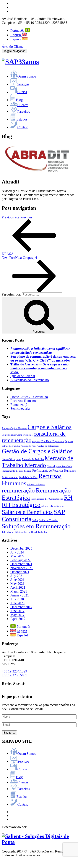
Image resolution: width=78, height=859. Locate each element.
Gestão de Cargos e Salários (37, 451)
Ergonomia (58, 441)
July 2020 (17, 599)
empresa (36, 441)
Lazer (18, 459)
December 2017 (21, 607)
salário (52, 506)
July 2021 (17, 576)
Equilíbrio (46, 441)
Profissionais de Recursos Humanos (54, 470)
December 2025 (21, 548)
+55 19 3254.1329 (14, 671)
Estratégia (6, 446)
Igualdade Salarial (22, 376)
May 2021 (17, 583)
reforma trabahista (36, 484)
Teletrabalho (8, 532)
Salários (60, 506)
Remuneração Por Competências (47, 499)
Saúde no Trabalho (48, 520)
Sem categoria (20, 408)
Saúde (35, 520)
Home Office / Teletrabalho (29, 397)
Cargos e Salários (50, 426)
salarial (44, 506)
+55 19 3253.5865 (14, 675)
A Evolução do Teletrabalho (29, 380)
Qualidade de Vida (28, 477)
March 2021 (18, 591)
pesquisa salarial (64, 466)
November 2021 (21, 568)
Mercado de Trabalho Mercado (37, 461)
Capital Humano (18, 428)
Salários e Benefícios (27, 512)
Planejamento (8, 471)
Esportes (69, 441)
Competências (9, 435)
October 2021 (19, 572)
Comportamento (24, 435)
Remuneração (19, 404)
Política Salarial (23, 471)
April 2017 (17, 619)
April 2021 (17, 587)
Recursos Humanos (23, 401)
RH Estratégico (21, 504)
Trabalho (42, 532)
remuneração (18, 490)
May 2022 (17, 556)
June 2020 (17, 603)
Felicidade (26, 446)
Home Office (8, 459)
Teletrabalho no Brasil (26, 532)
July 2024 (17, 552)
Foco (34, 446)
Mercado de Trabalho (33, 459)
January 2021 (19, 595)
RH (68, 497)
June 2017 (17, 611)
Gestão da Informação (48, 446)
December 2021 (21, 564)
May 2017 (17, 615)
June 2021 (17, 579)
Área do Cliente (12, 46)
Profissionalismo (10, 477)
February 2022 (20, 560)
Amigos (6, 428)
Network (51, 466)
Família (16, 446)
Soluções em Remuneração (36, 526)
